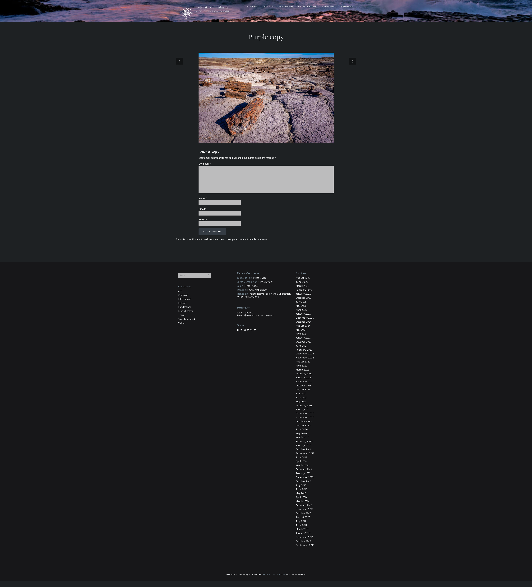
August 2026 (303, 278)
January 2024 (303, 337)
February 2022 (304, 373)
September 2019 (305, 453)
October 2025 (303, 298)
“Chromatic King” (257, 290)
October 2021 (303, 385)
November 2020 (305, 417)
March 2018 (302, 501)
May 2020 (301, 433)
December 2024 (305, 317)
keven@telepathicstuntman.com (255, 315)
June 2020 (302, 429)
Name (203, 198)
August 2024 (303, 326)
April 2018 (301, 497)
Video (181, 323)
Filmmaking (184, 299)
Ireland (182, 303)
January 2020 (303, 445)
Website (203, 219)
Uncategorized (186, 319)
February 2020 (304, 441)
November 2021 (304, 381)
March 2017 (302, 529)
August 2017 (303, 517)
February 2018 (304, 505)
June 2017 (301, 525)
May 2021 (301, 401)
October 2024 (303, 322)
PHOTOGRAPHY (285, 6)
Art (180, 291)
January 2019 (303, 473)
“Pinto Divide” (259, 278)
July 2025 (301, 302)
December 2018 (305, 477)
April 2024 (301, 333)
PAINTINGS (268, 6)
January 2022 (303, 377)
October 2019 (303, 449)
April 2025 (301, 310)
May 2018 (301, 493)
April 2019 (301, 461)
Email (202, 209)
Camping (183, 295)
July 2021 (301, 393)
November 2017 (304, 509)
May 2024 (301, 330)
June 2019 (301, 457)
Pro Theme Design (296, 575)
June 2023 (302, 345)
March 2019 (302, 465)
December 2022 (305, 353)
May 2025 (301, 306)
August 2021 (303, 389)
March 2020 (302, 437)
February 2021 (304, 405)
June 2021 (301, 397)
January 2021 (303, 409)
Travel (181, 315)
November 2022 (305, 357)
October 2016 (303, 541)
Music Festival (186, 311)
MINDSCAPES (328, 6)
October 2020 (304, 421)
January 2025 (303, 313)
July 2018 (301, 485)
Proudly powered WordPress (243, 575)
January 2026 (303, 294)
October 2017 (303, 513)
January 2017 (303, 533)
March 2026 (302, 286)
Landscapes (184, 307)
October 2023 (303, 341)
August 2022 (303, 361)
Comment (205, 163)
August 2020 (303, 425)
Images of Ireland (307, 6)
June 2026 (302, 282)
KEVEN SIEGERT (346, 6)
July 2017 (301, 521)
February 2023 (304, 349)
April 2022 (301, 365)
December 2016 (304, 537)
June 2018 (301, 489)
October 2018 (303, 481)
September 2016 (305, 545)
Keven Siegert (245, 312)
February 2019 (304, 469)
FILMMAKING (252, 6)
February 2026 (304, 290)
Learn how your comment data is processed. (244, 239)
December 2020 (305, 413)
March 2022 (302, 369)
